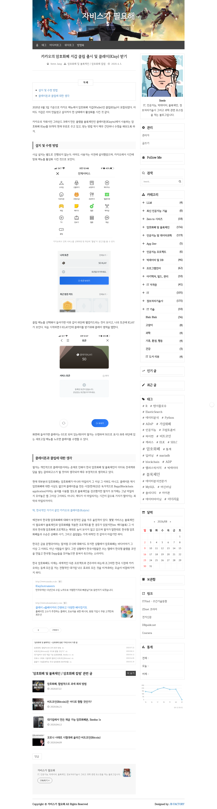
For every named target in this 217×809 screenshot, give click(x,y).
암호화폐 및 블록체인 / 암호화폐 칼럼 (87, 63)
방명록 (80, 45)
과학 (164, 333)
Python (169, 418)
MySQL (150, 487)
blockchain (152, 462)
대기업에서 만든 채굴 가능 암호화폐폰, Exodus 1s (52, 655)
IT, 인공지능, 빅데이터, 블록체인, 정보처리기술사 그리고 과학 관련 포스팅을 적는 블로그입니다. (78, 774)
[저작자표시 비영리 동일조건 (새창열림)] (65, 630)
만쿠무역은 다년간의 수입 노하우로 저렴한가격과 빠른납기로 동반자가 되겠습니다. (74, 590)
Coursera (147, 633)
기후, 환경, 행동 (164, 340)
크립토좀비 (168, 430)
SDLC (174, 442)
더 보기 (131, 673)
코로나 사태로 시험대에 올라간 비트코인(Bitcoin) (52, 658)
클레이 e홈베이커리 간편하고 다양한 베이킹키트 (61, 607)
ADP (169, 462)
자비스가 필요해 (46, 770)
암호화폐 (153, 448)
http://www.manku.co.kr (46, 581)
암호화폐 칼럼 (57, 642)
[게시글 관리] (45, 630)
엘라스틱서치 (153, 468)
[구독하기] (212, 404)
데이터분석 (152, 418)
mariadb (164, 455)
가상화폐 (165, 424)
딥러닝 (150, 455)
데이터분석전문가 (156, 481)
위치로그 (69, 45)
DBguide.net (149, 625)
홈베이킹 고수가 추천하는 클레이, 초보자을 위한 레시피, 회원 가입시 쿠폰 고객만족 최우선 (75, 613)
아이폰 (166, 493)
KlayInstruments (45, 586)
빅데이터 (172, 468)
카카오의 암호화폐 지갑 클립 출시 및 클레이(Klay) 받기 (84, 56)
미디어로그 (55, 45)
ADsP (149, 424)
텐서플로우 (160, 406)
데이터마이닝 (153, 499)
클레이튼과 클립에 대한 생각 (54, 95)
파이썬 (150, 436)
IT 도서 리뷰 (164, 356)
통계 (168, 449)
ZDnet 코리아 (149, 609)
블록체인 (153, 474)
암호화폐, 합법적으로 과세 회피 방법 (47, 648)
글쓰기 (145, 143)
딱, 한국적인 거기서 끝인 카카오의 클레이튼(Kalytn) (60, 510)
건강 (164, 348)
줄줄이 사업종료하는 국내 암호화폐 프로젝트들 (51, 662)
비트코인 (165, 436)
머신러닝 (166, 487)
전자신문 (147, 617)
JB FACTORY (177, 804)
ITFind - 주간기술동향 (154, 601)
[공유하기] (41, 630)
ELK (162, 442)
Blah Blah (164, 317)
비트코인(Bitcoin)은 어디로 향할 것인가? (49, 651)
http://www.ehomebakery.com (49, 603)
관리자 (145, 135)
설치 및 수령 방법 (48, 90)
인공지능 (151, 430)
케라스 (150, 442)
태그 (44, 45)
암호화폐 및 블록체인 (42, 642)
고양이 (164, 325)
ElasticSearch (154, 412)
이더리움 (173, 499)
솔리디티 (151, 493)
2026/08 (162, 521)
